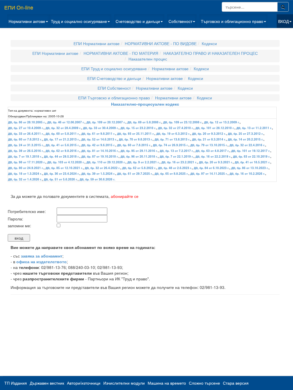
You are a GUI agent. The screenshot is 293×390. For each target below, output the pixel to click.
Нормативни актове (27, 21)
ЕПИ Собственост (114, 88)
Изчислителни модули (124, 383)
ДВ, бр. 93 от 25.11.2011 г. (136, 134)
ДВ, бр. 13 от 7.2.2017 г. (177, 151)
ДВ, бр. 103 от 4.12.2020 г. (66, 162)
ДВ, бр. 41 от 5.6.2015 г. (62, 145)
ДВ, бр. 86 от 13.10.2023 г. (250, 168)
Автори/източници (83, 383)
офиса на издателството (41, 261)
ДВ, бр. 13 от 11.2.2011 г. (254, 128)
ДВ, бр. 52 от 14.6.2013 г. (99, 139)
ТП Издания (15, 383)
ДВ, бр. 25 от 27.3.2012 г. (246, 134)
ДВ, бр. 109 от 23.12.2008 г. (182, 122)
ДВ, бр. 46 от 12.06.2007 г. (66, 122)
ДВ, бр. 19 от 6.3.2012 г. (173, 134)
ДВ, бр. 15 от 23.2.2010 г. (138, 128)
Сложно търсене (204, 383)
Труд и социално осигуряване (79, 21)
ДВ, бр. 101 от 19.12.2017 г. (250, 151)
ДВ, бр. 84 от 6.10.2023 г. (211, 168)
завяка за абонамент (41, 256)
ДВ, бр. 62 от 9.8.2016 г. (62, 151)
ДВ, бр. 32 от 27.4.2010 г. (176, 128)
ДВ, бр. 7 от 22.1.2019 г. (177, 156)
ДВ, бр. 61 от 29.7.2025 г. (135, 174)
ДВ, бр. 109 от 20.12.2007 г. (106, 122)
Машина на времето (167, 383)
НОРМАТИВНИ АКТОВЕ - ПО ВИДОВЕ (161, 43)
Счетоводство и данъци (138, 21)
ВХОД (283, 21)
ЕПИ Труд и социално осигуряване (114, 68)
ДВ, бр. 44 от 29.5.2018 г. (62, 156)
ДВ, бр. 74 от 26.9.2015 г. (171, 145)
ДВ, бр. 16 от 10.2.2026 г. (247, 174)
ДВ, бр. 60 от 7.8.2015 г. (134, 145)
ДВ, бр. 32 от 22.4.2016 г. (247, 145)
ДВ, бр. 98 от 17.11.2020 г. (26, 162)
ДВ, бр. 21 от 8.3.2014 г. (209, 139)
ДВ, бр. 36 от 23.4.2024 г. (62, 174)
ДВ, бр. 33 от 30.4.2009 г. (101, 128)
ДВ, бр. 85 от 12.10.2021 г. (64, 168)
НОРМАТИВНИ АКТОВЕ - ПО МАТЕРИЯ (121, 53)
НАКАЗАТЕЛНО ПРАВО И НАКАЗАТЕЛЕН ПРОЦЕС (210, 53)
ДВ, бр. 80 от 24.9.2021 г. (26, 168)
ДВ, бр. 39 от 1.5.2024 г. (98, 174)
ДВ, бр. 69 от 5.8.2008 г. (144, 122)
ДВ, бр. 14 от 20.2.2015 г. (246, 139)
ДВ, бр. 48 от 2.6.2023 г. (175, 168)
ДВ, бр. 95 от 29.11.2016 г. (139, 151)
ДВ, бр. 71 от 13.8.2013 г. (172, 139)
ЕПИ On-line (18, 7)
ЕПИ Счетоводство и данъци (114, 78)
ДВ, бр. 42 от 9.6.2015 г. (98, 145)
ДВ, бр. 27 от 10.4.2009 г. (26, 128)
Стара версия (236, 383)
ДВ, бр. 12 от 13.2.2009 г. (222, 122)
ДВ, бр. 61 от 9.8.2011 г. (98, 134)
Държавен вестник (47, 383)
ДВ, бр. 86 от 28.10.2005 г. (26, 122)
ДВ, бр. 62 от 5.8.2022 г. (139, 168)
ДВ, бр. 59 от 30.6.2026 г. (97, 179)
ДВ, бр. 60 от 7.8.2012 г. (25, 139)
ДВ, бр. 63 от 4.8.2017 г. (212, 151)
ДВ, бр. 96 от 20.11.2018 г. (139, 156)
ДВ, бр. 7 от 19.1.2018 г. (25, 156)
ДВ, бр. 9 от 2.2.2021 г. (143, 162)
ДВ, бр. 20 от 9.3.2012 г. (209, 134)
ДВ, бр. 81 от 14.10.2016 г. (100, 151)
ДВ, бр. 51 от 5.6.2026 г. (61, 179)
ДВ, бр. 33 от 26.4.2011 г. (26, 134)
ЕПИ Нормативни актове (97, 43)
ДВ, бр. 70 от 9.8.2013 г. (136, 139)
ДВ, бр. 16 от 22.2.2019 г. (213, 156)
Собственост (180, 21)
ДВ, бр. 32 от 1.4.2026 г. (25, 179)
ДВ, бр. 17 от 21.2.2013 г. (62, 139)
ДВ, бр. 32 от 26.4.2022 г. (102, 168)
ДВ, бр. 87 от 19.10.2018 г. (100, 156)
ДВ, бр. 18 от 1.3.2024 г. (25, 174)
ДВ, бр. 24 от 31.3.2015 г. (26, 145)
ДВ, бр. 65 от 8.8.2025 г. (172, 174)
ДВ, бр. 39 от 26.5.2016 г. (26, 151)
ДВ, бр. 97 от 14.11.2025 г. (209, 174)
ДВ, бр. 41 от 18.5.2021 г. (252, 162)
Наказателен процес (147, 59)
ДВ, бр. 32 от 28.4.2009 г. (63, 128)
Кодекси (209, 43)
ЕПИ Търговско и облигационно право (114, 97)
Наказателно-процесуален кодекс (145, 104)
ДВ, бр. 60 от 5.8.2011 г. (62, 134)
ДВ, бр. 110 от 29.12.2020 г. (106, 162)
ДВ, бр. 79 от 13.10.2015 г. (209, 145)
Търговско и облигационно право (232, 21)
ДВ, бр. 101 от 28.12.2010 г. (215, 128)
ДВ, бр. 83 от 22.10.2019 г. (251, 156)
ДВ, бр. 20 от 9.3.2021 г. (216, 162)
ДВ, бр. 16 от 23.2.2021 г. (179, 162)
